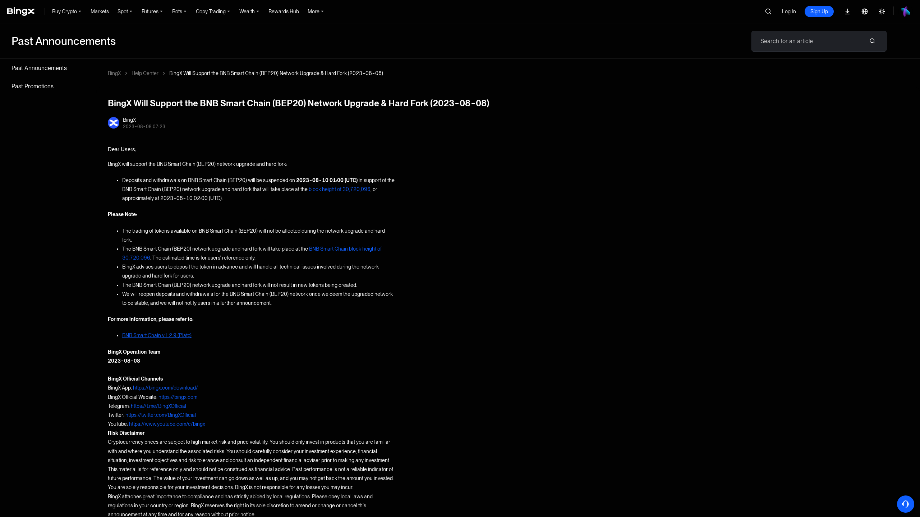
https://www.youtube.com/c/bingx (167, 424)
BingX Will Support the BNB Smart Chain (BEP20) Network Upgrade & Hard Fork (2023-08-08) (276, 73)
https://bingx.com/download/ (165, 388)
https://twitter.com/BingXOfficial (160, 415)
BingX (114, 73)
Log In (789, 11)
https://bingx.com (177, 397)
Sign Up (819, 11)
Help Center (145, 73)
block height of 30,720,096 (340, 189)
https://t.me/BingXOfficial (158, 406)
